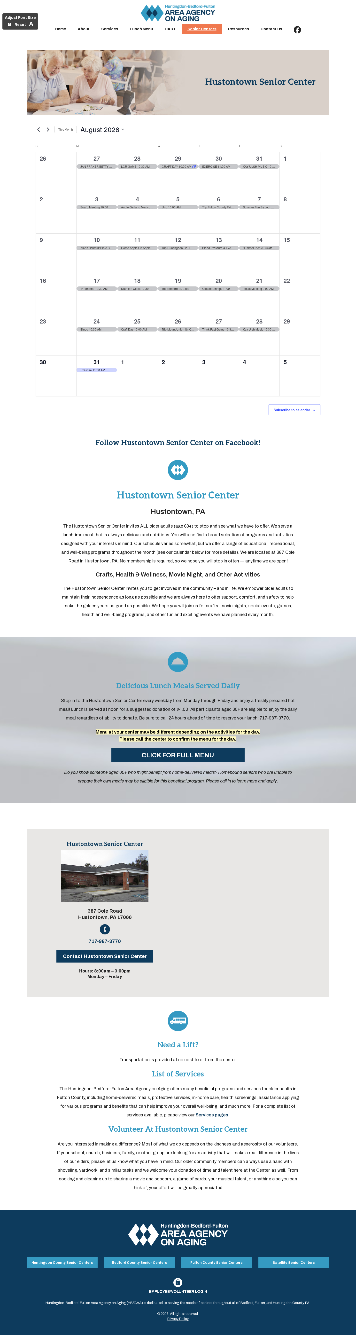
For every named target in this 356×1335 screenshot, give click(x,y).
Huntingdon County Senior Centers (62, 1262)
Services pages (212, 1115)
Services (109, 29)
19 (178, 280)
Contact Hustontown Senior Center (105, 956)
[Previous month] (38, 129)
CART (170, 29)
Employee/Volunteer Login (178, 1291)
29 (178, 158)
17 (96, 280)
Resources (238, 29)
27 (96, 158)
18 (137, 280)
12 (178, 240)
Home (60, 29)
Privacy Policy (178, 1319)
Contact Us (271, 29)
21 (259, 280)
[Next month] (48, 129)
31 (259, 158)
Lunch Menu (141, 29)
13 (219, 240)
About (84, 29)
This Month (65, 129)
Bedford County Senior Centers (139, 1262)
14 (259, 240)
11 (137, 240)
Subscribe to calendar (292, 409)
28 (137, 158)
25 (137, 321)
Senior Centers (202, 29)
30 (219, 158)
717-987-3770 (105, 941)
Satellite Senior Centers (294, 1262)
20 (219, 280)
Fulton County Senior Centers (216, 1262)
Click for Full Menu (178, 755)
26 (178, 321)
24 (96, 321)
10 (96, 240)
